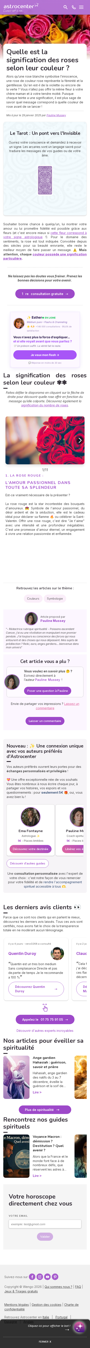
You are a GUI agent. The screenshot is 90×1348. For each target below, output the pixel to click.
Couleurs (33, 599)
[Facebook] (32, 1276)
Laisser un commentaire (45, 721)
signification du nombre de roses (44, 405)
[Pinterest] (55, 1276)
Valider (45, 1237)
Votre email (18, 1215)
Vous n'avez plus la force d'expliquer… (42, 339)
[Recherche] (65, 7)
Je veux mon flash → (45, 355)
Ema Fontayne (31, 831)
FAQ (78, 1287)
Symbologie (55, 599)
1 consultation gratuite (42, 294)
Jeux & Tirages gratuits (21, 1291)
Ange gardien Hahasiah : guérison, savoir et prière (49, 1062)
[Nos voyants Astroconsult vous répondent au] (74, 7)
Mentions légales (16, 1304)
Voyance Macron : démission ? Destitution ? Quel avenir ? (48, 1143)
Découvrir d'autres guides (27, 863)
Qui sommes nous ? (58, 1287)
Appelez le (42, 1019)
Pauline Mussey (56, 115)
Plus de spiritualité (39, 1110)
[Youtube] (47, 1276)
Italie (46, 1317)
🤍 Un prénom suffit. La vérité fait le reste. (37, 345)
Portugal (61, 1317)
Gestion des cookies (46, 1304)
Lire (36, 1092)
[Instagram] (39, 1276)
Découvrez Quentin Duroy (30, 989)
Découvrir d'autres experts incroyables (45, 1030)
